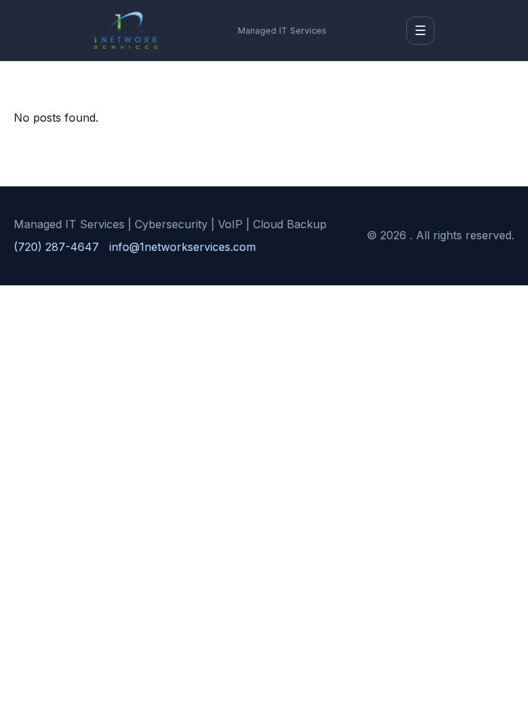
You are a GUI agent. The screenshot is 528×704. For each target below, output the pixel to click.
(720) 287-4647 (56, 247)
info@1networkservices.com (182, 247)
